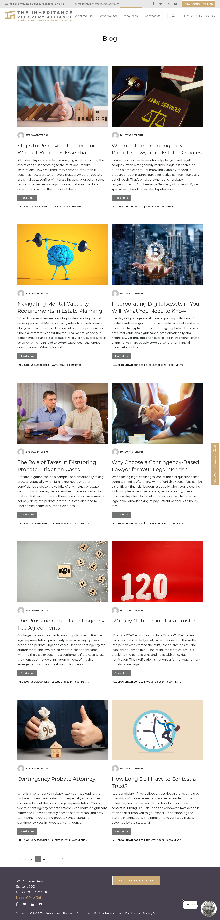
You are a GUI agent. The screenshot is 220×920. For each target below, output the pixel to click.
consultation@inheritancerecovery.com (97, 3)
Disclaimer (132, 913)
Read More (27, 197)
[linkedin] (168, 3)
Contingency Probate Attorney (56, 779)
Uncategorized (39, 207)
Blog (26, 207)
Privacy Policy (151, 913)
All (21, 207)
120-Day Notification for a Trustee (154, 620)
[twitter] (161, 3)
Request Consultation (214, 464)
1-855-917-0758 (199, 16)
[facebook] (154, 3)
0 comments (74, 207)
